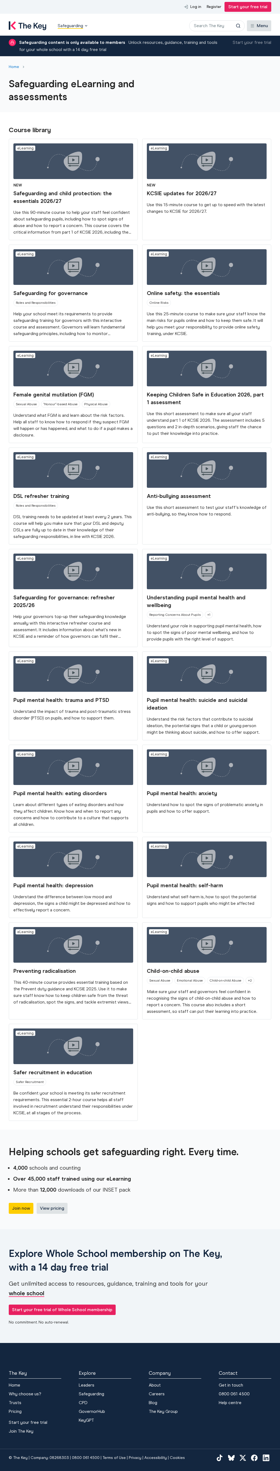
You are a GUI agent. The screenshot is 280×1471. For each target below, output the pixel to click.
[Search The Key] (238, 26)
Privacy (135, 1457)
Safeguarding (91, 1393)
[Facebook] (254, 1457)
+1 (208, 615)
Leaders (86, 1385)
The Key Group (163, 1411)
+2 (250, 980)
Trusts (15, 1402)
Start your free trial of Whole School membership (62, 1309)
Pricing (15, 1411)
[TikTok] (219, 1457)
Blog (153, 1402)
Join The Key (21, 1431)
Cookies (177, 1457)
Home (14, 67)
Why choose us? (25, 1393)
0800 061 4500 (234, 1393)
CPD (83, 1402)
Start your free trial (247, 6)
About (155, 1385)
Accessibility (155, 1457)
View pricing (52, 1208)
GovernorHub (92, 1411)
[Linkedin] (266, 1457)
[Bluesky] (231, 1457)
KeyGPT (86, 1420)
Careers (157, 1393)
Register (214, 6)
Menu (262, 25)
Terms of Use (114, 1457)
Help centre (230, 1402)
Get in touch (231, 1385)
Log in (195, 6)
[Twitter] (243, 1457)
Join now (21, 1208)
